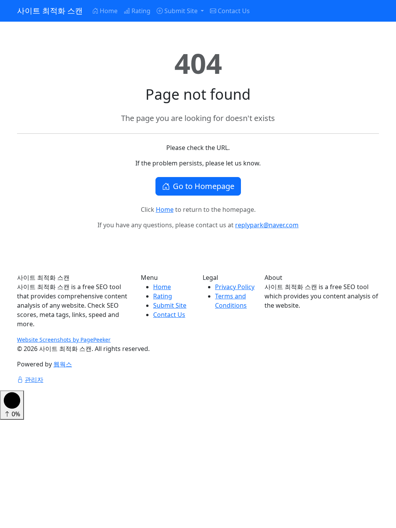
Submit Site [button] (181, 11)
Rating (140, 11)
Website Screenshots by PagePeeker (64, 339)
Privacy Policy (234, 287)
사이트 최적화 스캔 (50, 10)
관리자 (34, 379)
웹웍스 (62, 364)
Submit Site (169, 305)
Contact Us (234, 11)
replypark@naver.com (267, 225)
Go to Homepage (203, 186)
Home (109, 11)
